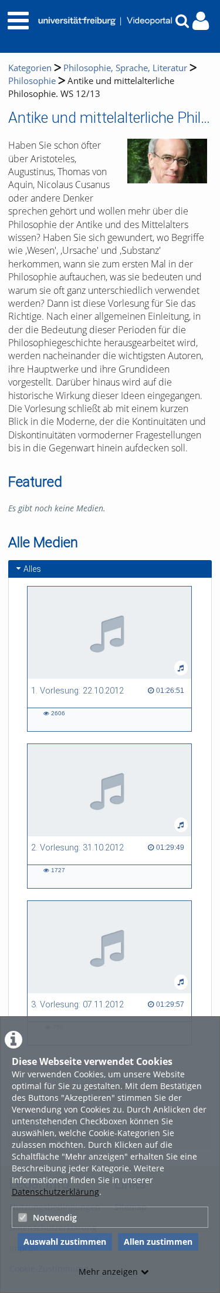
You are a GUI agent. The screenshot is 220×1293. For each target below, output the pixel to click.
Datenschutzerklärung (55, 1191)
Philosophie (32, 81)
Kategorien (30, 68)
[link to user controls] (200, 20)
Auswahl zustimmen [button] (64, 1241)
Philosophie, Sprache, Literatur (125, 68)
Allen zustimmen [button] (158, 1241)
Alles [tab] (32, 569)
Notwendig (55, 1217)
